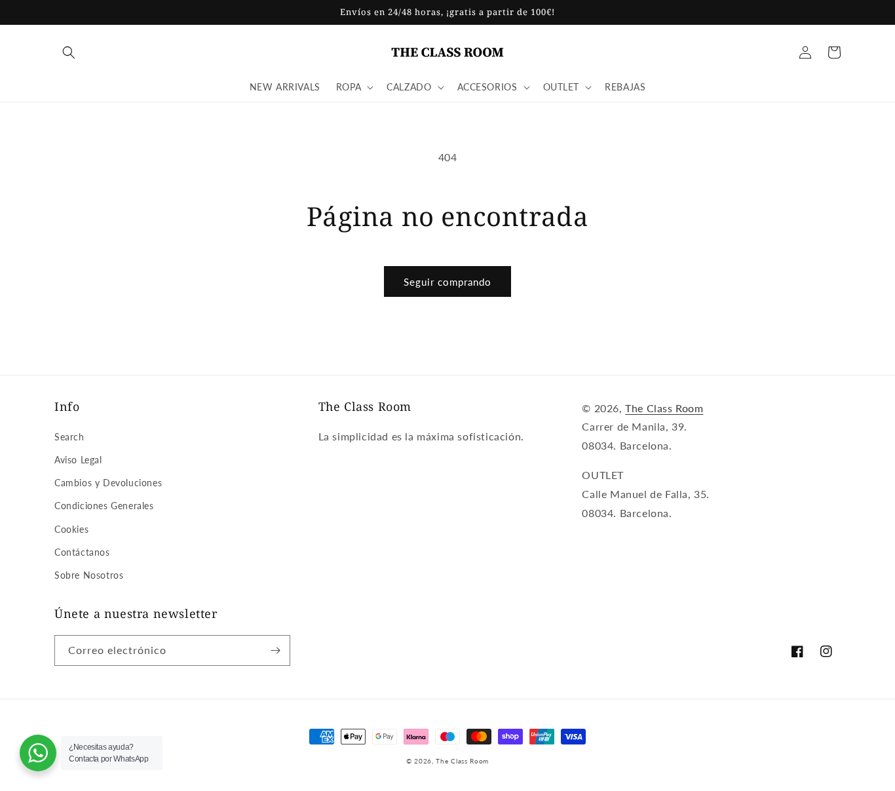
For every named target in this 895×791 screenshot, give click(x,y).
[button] (68, 52)
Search (69, 436)
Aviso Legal (78, 459)
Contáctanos (82, 552)
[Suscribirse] (275, 650)
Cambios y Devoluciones (108, 482)
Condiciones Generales (104, 505)
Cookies (71, 529)
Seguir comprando (447, 282)
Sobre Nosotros (88, 575)
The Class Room (664, 408)
